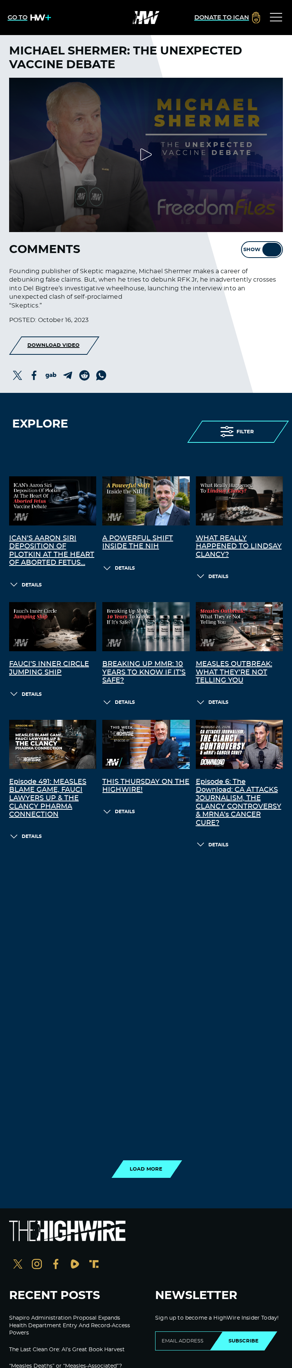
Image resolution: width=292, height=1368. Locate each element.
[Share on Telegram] (67, 375)
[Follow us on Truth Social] (94, 1265)
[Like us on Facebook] (56, 1265)
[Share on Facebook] (34, 375)
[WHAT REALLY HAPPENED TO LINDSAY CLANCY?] (239, 500)
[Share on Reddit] (84, 375)
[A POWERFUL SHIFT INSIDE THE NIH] (145, 500)
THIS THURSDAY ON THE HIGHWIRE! (145, 786)
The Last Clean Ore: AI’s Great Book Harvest (67, 1349)
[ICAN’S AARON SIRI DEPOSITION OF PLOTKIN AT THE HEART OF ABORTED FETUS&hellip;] (52, 500)
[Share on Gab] (51, 375)
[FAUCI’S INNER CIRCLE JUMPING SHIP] (52, 626)
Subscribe (244, 1341)
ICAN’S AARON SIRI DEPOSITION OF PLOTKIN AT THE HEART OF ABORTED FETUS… (51, 551)
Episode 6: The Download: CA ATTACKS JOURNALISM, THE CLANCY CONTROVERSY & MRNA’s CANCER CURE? (238, 803)
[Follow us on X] (18, 1265)
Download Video (53, 345)
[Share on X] (17, 375)
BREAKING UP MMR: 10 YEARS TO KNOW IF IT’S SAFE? (144, 672)
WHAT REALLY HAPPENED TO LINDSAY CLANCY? (239, 546)
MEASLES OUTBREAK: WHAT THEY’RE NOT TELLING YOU (234, 672)
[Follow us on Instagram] (37, 1265)
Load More (146, 1169)
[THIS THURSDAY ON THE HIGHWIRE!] (145, 744)
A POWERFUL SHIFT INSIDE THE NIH (137, 542)
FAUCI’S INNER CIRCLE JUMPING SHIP (49, 668)
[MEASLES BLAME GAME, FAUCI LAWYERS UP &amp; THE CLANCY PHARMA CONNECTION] (52, 744)
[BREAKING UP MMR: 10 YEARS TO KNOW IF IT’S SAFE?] (145, 626)
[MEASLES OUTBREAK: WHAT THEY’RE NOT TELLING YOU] (239, 626)
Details (32, 585)
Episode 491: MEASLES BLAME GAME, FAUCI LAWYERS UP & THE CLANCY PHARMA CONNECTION (47, 798)
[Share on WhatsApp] (101, 375)
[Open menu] (276, 17)
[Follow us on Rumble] (75, 1265)
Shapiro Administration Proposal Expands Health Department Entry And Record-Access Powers (69, 1325)
